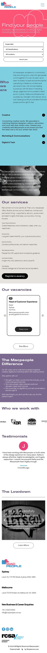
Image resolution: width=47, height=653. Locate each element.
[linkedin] (11, 629)
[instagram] (7, 629)
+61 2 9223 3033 (8, 610)
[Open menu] (42, 5)
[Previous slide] (42, 315)
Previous (4, 520)
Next (42, 520)
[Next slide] (5, 315)
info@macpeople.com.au (11, 613)
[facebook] (3, 629)
